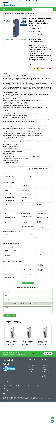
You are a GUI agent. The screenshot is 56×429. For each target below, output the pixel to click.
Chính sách (31, 369)
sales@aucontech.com (10, 393)
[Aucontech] (9, 5)
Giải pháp (31, 367)
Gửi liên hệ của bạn (10, 315)
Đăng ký (43, 367)
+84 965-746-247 (9, 390)
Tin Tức (30, 371)
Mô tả (5, 73)
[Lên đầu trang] (52, 414)
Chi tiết (12, 345)
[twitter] (8, 364)
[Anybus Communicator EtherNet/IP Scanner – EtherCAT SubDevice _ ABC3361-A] (28, 332)
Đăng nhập (44, 365)
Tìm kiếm (44, 363)
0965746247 (45, 68)
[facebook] (4, 364)
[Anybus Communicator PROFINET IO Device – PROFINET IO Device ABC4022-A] (44, 332)
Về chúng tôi (31, 363)
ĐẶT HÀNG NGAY (28, 282)
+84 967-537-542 (9, 388)
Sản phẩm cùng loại (13, 321)
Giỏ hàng (44, 369)
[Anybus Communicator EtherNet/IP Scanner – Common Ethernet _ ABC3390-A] (12, 332)
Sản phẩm (31, 365)
